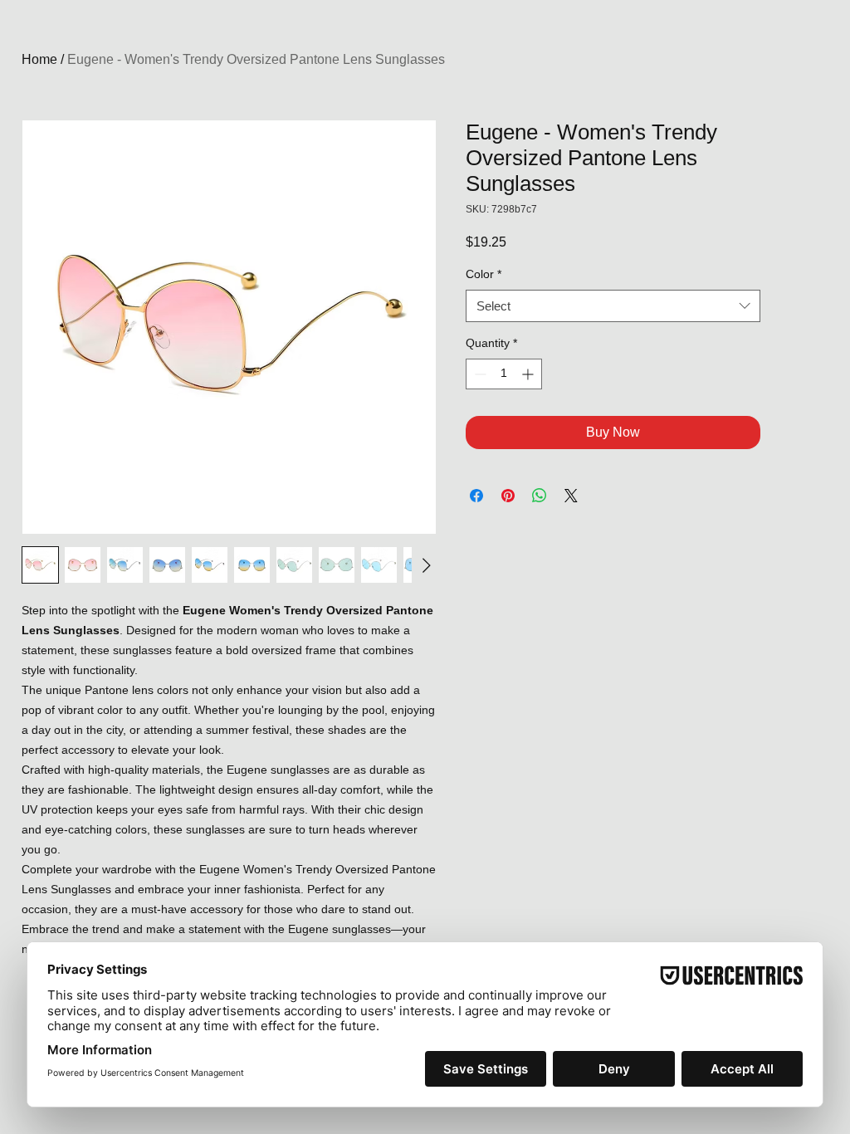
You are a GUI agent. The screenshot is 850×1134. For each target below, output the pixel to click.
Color (483, 274)
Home (39, 59)
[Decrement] (478, 374)
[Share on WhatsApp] (540, 496)
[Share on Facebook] (476, 496)
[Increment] (529, 374)
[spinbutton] (504, 374)
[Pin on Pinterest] (508, 496)
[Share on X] (571, 496)
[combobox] (613, 306)
